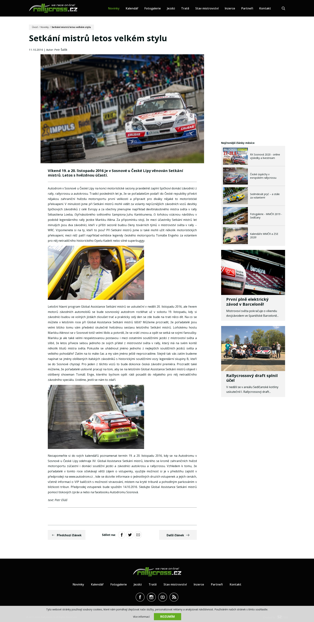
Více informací (141, 616)
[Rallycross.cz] (53, 8)
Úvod (35, 27)
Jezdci (171, 8)
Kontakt (265, 8)
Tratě (185, 8)
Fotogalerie (152, 8)
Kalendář (132, 8)
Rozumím (167, 617)
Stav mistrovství (207, 8)
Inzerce (230, 8)
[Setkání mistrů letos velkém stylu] (122, 109)
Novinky (114, 8)
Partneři (247, 8)
